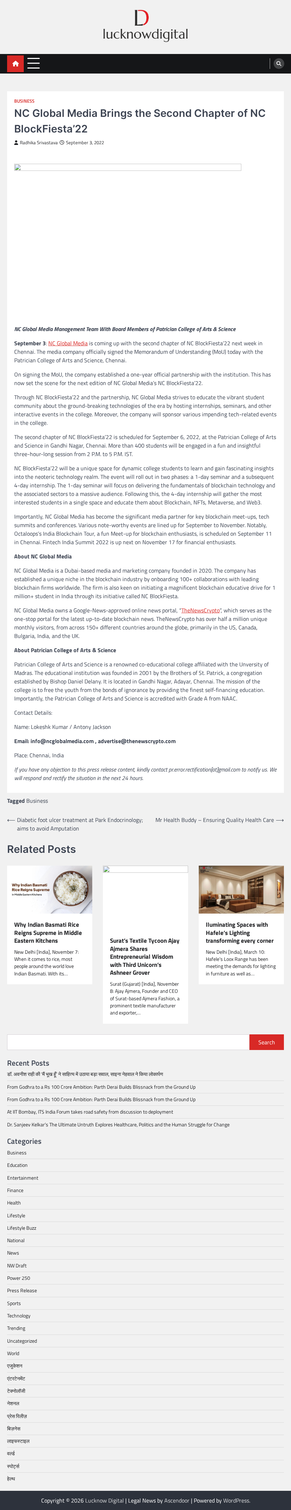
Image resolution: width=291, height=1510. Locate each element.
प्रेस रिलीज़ (17, 1416)
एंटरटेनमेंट (16, 1378)
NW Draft (17, 1265)
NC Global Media (68, 343)
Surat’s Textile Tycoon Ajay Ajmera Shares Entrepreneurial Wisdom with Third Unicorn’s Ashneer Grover (145, 957)
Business (24, 101)
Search (266, 1042)
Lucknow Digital (104, 1500)
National (15, 1240)
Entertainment (22, 1177)
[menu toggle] (33, 63)
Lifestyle (16, 1215)
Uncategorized (22, 1340)
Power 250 (18, 1278)
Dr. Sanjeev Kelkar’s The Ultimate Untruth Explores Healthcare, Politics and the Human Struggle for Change (118, 1124)
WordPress (236, 1500)
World (13, 1353)
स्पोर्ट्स (13, 1466)
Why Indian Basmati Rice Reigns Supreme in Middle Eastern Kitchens (48, 933)
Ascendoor (177, 1500)
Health (14, 1202)
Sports (14, 1303)
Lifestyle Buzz (21, 1228)
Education (17, 1165)
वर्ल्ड (11, 1453)
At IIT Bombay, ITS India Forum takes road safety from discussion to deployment (90, 1111)
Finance (15, 1190)
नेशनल (13, 1403)
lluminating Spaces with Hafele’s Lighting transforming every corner (240, 933)
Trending (16, 1328)
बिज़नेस (13, 1428)
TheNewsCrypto (200, 610)
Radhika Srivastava (39, 142)
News (13, 1252)
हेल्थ (11, 1478)
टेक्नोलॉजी (16, 1391)
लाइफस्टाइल (18, 1441)
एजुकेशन (14, 1365)
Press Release (22, 1290)
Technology (19, 1315)
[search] (279, 63)
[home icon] (15, 63)
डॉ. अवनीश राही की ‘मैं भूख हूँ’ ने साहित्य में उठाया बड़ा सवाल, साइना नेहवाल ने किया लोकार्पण (85, 1074)
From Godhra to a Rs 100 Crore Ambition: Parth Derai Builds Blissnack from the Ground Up (101, 1086)
